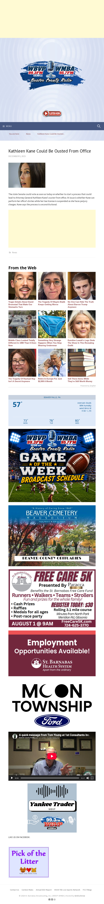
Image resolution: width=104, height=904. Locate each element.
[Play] (12, 778)
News (14, 252)
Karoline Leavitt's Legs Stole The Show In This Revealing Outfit (81, 343)
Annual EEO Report (44, 889)
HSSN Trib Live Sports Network (67, 889)
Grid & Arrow (80, 895)
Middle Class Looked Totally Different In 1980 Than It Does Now (22, 343)
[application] (52, 756)
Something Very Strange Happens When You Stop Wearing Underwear (50, 343)
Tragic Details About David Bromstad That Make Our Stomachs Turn (20, 304)
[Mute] (87, 778)
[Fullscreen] (92, 778)
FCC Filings (87, 889)
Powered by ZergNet (88, 386)
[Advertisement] (52, 19)
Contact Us (14, 889)
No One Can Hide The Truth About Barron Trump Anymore (81, 304)
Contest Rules (27, 889)
